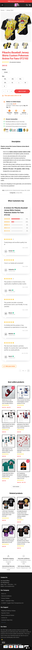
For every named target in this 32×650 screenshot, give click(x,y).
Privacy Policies (5, 598)
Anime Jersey (13, 151)
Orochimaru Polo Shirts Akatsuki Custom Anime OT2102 (23, 450)
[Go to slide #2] (16, 46)
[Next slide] (28, 27)
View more (16, 486)
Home (2, 10)
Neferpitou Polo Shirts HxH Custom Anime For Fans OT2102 (23, 426)
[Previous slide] (3, 27)
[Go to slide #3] (25, 46)
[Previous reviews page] (20, 370)
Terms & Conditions (6, 596)
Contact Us (4, 617)
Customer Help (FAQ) (6, 620)
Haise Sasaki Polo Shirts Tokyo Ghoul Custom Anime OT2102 (8, 426)
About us (3, 593)
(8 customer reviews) (15, 62)
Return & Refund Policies (7, 615)
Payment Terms (5, 613)
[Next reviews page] (28, 370)
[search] (27, 5)
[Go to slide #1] (7, 46)
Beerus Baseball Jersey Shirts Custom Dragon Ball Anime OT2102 (8, 540)
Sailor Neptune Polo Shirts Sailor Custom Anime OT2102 (7, 450)
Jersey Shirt (9, 10)
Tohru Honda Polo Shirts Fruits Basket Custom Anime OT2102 (23, 401)
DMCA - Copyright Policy (7, 600)
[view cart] (30, 5)
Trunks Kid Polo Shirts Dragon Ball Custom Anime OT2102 (8, 475)
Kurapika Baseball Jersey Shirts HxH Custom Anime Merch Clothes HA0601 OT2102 (22, 515)
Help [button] (29, 647)
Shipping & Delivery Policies (8, 610)
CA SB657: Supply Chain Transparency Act (12, 603)
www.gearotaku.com (15, 171)
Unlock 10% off (3, 642)
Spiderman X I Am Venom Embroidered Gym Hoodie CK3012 (7, 401)
